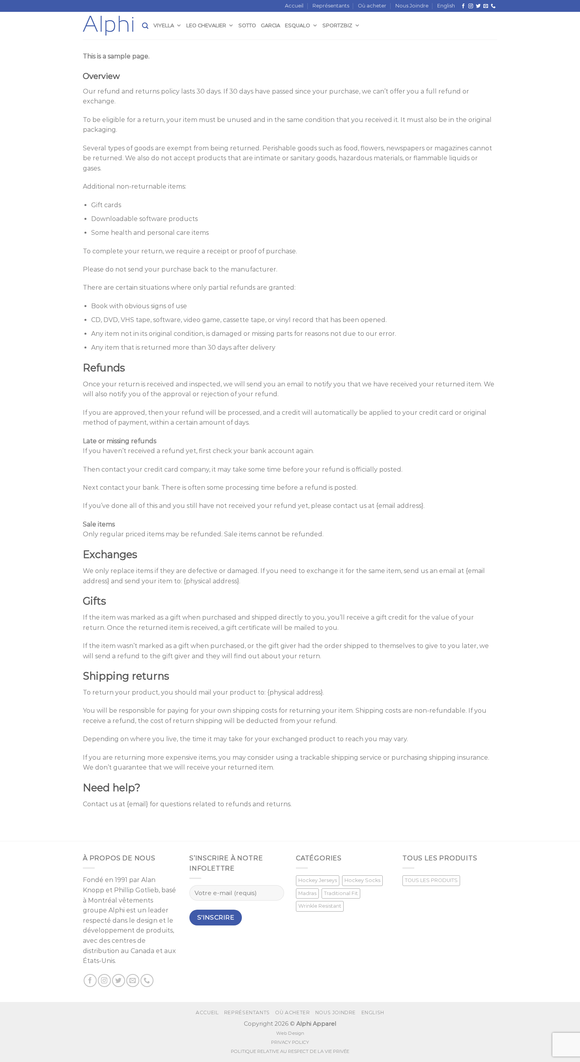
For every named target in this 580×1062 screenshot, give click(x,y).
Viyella (163, 25)
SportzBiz (337, 25)
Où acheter (372, 6)
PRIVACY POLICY (290, 1042)
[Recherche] (145, 26)
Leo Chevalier (206, 25)
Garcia (270, 25)
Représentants (330, 6)
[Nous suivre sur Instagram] (470, 6)
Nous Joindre (411, 6)
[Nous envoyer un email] (485, 6)
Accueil (294, 6)
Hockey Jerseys (317, 880)
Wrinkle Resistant (319, 906)
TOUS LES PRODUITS (431, 880)
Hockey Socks (362, 880)
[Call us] (493, 6)
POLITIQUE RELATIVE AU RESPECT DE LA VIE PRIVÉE (290, 1051)
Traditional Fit (341, 893)
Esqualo (297, 25)
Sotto (247, 25)
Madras (307, 893)
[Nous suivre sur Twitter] (478, 6)
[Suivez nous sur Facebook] (463, 6)
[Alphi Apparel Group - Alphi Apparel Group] (112, 26)
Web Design (290, 1033)
